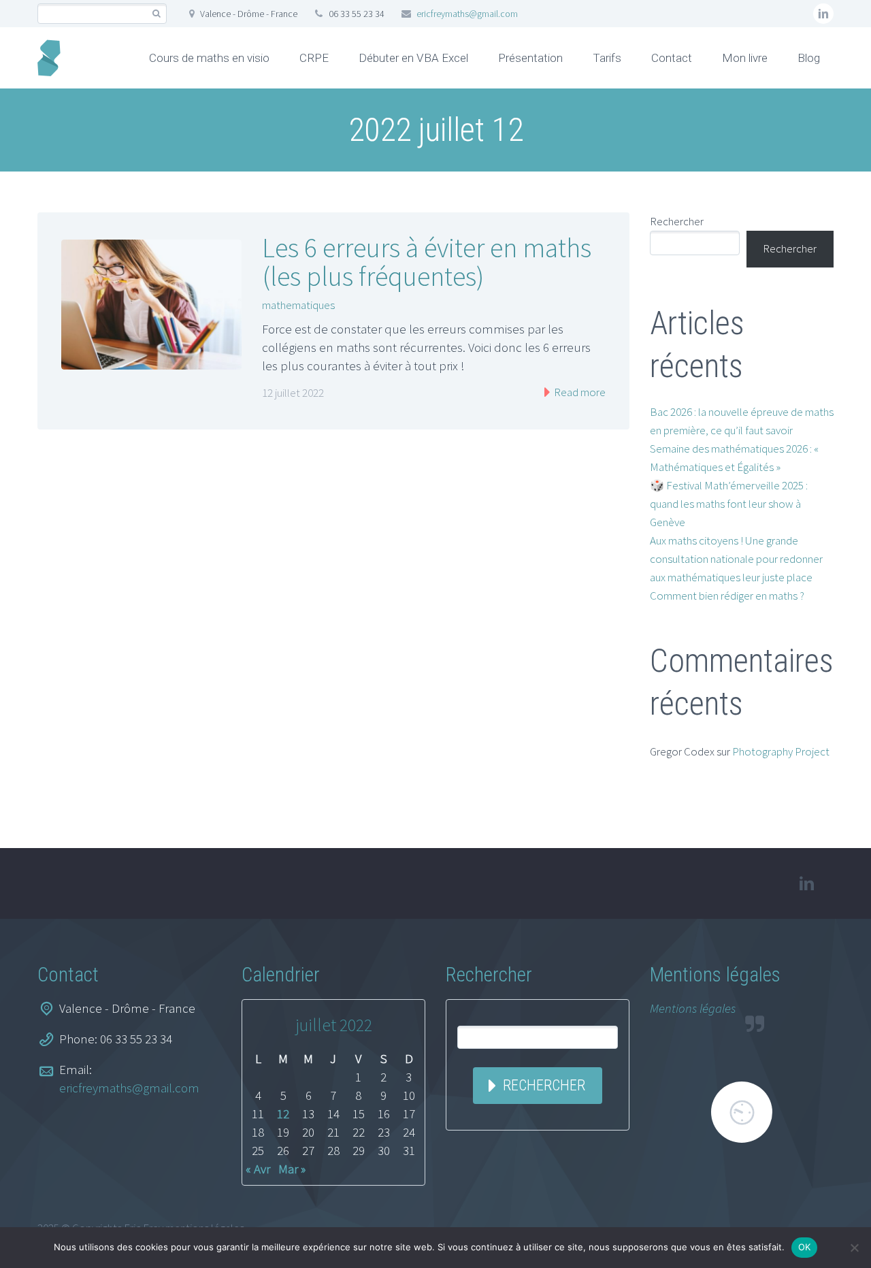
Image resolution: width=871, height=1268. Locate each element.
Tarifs (607, 58)
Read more (579, 392)
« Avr (258, 1168)
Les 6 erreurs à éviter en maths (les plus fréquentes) (426, 262)
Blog (809, 58)
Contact (671, 58)
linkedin (823, 13)
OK (804, 1246)
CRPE (314, 58)
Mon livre (745, 58)
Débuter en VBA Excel (413, 58)
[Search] (156, 14)
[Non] (854, 1247)
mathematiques (298, 304)
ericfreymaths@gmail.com (467, 13)
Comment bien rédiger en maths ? (727, 595)
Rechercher (677, 221)
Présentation (530, 58)
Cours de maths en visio (209, 58)
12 (283, 1113)
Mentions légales (693, 1008)
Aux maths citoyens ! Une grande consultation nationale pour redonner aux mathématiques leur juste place (736, 559)
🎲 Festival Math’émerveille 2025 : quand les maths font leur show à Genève (729, 504)
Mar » (292, 1168)
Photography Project (780, 751)
